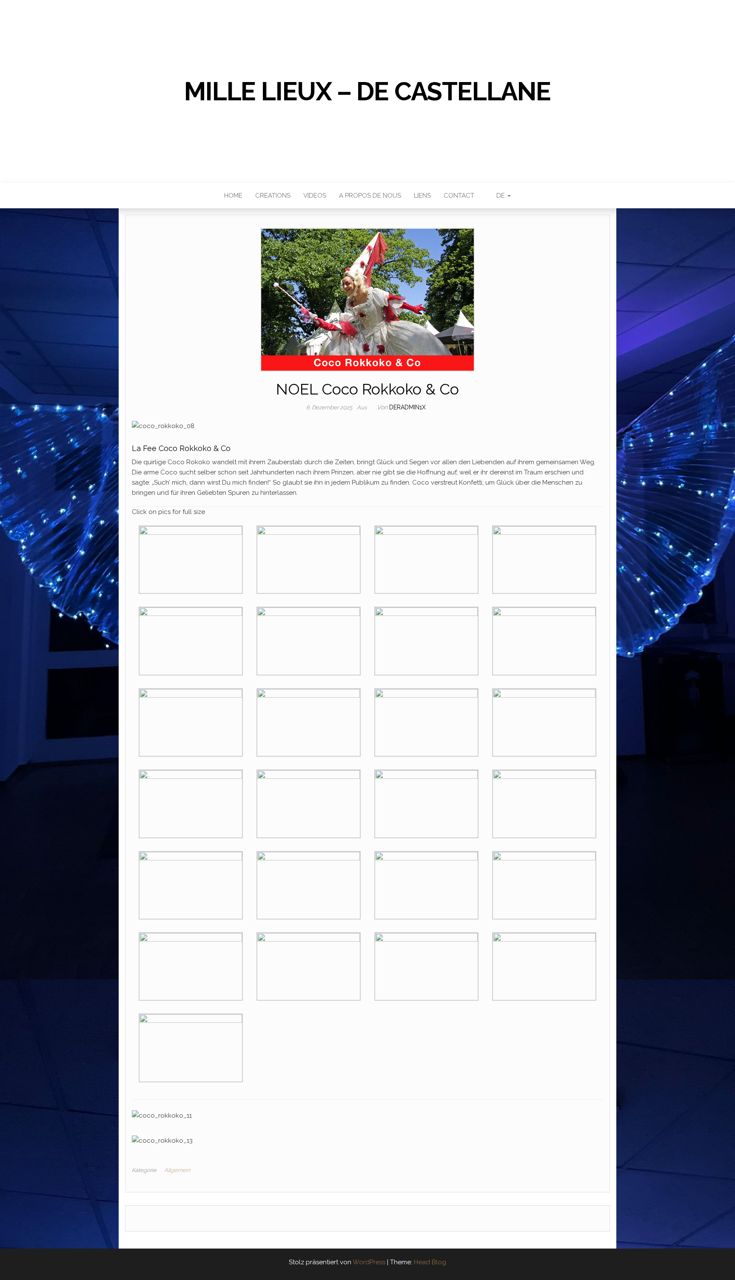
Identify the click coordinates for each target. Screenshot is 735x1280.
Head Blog (430, 1262)
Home (233, 195)
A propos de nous (370, 195)
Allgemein (177, 1170)
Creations (273, 195)
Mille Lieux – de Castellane (367, 91)
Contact (459, 195)
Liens (422, 195)
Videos (314, 195)
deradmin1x (407, 407)
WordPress (369, 1262)
